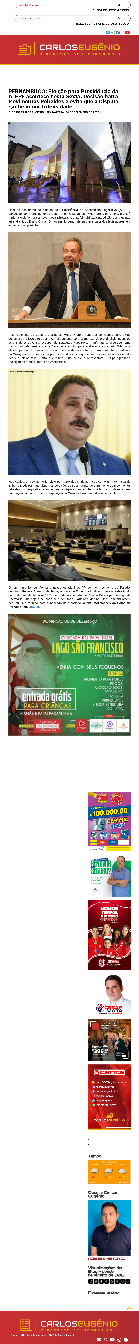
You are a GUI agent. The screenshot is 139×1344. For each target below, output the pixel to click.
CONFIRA (36, 607)
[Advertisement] (69, 768)
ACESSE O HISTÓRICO (106, 1259)
